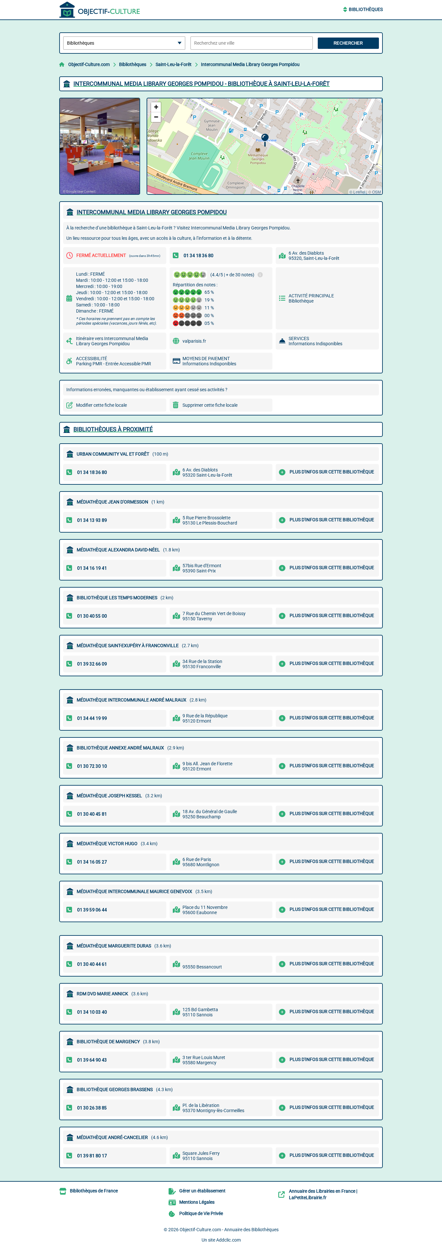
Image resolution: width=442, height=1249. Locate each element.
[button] (265, 140)
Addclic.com (228, 1240)
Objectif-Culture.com (89, 64)
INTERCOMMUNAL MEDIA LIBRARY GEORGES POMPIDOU (152, 212)
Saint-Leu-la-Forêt (174, 64)
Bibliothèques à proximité (113, 429)
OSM (376, 191)
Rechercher (348, 43)
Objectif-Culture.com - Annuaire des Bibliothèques (229, 1229)
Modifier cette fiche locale (101, 405)
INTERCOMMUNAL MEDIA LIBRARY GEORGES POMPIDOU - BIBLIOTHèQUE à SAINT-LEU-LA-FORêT (201, 83)
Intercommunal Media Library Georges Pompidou (250, 64)
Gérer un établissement (202, 1190)
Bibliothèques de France (94, 1190)
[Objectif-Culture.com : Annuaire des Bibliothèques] (99, 10)
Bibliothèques (366, 9)
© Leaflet (357, 191)
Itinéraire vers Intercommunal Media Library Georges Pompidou (112, 341)
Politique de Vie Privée (201, 1213)
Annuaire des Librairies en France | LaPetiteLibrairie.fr (323, 1194)
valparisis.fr (194, 341)
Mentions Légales (197, 1202)
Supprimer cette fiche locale (210, 405)
